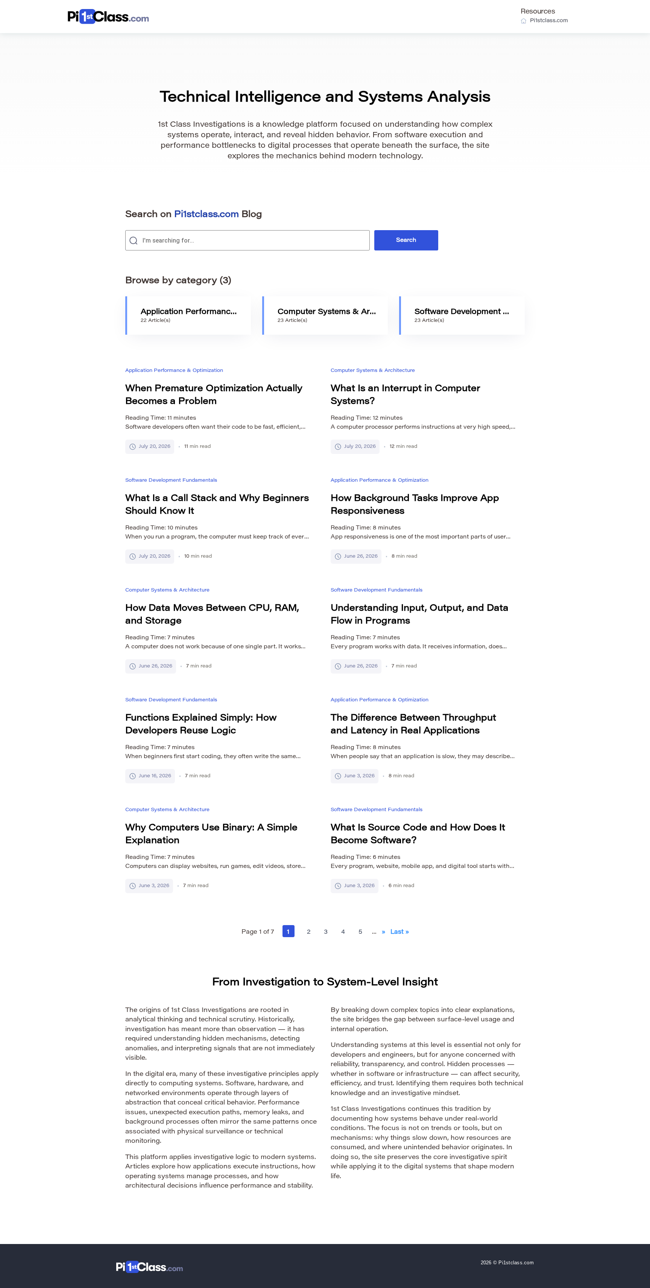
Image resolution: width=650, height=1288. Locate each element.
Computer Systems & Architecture (373, 370)
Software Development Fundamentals (171, 480)
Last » (399, 932)
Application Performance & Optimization (174, 370)
